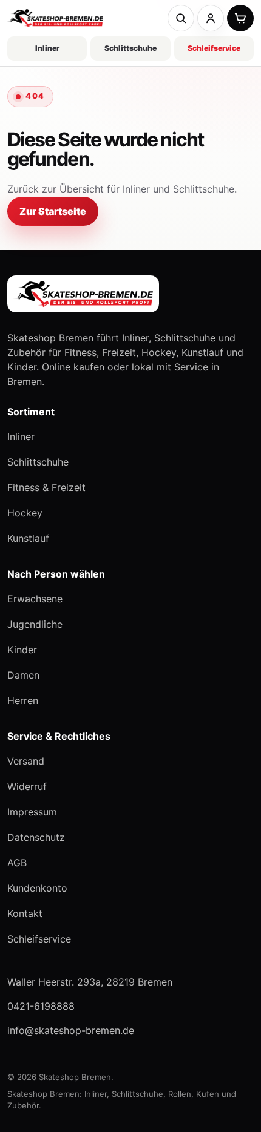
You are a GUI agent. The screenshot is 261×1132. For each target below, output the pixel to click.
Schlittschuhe (130, 48)
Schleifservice (214, 48)
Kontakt (24, 913)
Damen (23, 675)
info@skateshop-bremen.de (70, 1030)
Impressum (32, 812)
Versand (25, 761)
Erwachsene (35, 599)
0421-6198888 (41, 1006)
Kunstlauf (28, 538)
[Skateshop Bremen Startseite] (55, 18)
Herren (22, 700)
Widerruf (27, 786)
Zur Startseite (52, 211)
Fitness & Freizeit (46, 487)
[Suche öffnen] (181, 18)
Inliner (47, 48)
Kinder (22, 649)
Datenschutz (36, 837)
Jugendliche (35, 624)
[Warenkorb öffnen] (240, 18)
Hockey (24, 513)
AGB (17, 863)
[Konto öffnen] (210, 18)
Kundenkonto (37, 888)
